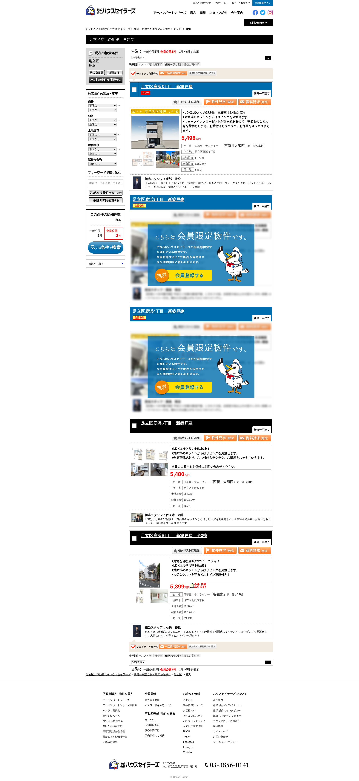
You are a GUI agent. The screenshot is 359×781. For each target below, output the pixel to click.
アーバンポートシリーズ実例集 (120, 705)
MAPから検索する (113, 721)
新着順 (158, 64)
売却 (203, 12)
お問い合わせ (220, 736)
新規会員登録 (152, 700)
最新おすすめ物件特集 (115, 736)
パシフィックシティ (194, 721)
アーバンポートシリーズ (169, 12)
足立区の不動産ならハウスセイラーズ (108, 28)
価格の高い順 (191, 64)
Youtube (187, 752)
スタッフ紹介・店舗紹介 (226, 721)
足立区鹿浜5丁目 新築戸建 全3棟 (174, 535)
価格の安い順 (173, 64)
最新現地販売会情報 (114, 731)
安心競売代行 (152, 730)
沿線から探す (96, 263)
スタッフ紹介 (218, 12)
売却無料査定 (152, 725)
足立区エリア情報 (193, 726)
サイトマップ (220, 731)
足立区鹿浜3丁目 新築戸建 (167, 86)
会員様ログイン (263, 3)
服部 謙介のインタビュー (227, 710)
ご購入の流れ (110, 741)
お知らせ (188, 700)
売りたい (150, 719)
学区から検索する (112, 726)
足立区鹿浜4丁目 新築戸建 (158, 311)
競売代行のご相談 (154, 735)
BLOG (186, 731)
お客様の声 (189, 710)
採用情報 (218, 726)
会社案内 (237, 12)
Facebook (188, 741)
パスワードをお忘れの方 (158, 705)
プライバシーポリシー (225, 741)
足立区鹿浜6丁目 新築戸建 (167, 423)
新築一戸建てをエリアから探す (152, 28)
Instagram (188, 747)
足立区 (178, 28)
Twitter (186, 736)
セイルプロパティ (193, 715)
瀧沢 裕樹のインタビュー (227, 715)
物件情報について (193, 705)
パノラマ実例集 (111, 710)
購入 (193, 12)
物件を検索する (111, 715)
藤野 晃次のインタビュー (227, 705)
